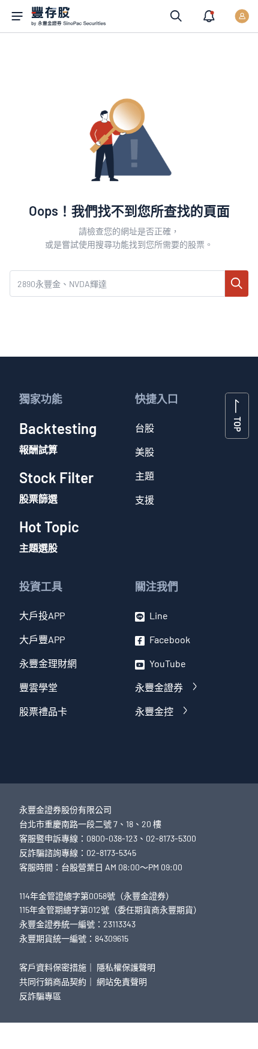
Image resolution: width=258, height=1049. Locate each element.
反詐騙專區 (40, 996)
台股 (144, 427)
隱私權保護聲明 (126, 967)
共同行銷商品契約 (52, 981)
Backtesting (58, 437)
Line (158, 615)
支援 (144, 499)
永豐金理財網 (48, 663)
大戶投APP (42, 615)
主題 (144, 475)
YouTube (167, 663)
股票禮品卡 (43, 711)
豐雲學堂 (38, 687)
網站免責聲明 (122, 981)
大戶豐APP (42, 639)
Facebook (169, 639)
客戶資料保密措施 (52, 967)
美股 (144, 451)
